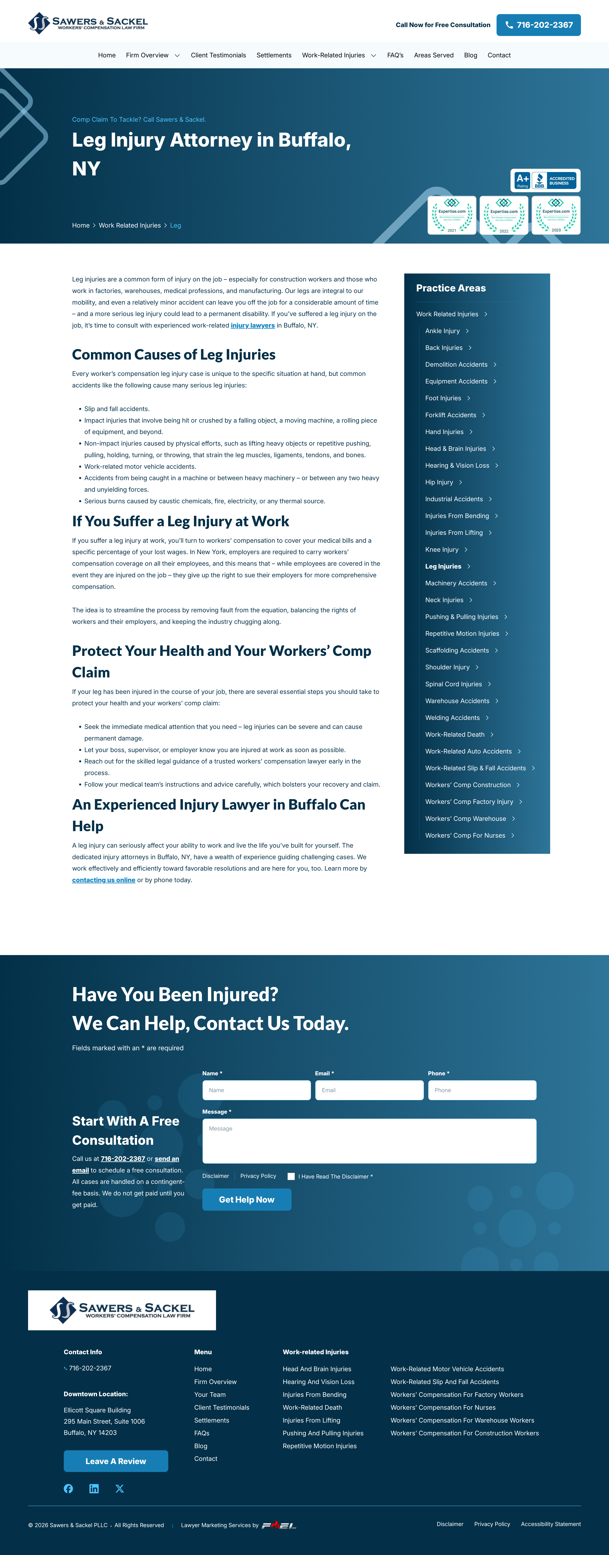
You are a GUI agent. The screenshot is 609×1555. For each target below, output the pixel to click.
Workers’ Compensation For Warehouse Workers (462, 1420)
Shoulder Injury (447, 667)
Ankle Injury (442, 331)
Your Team (210, 1394)
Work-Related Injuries (334, 55)
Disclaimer (215, 1175)
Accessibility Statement (551, 1524)
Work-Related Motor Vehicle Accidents (447, 1369)
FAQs (202, 1433)
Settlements (274, 55)
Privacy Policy (258, 1175)
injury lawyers (253, 325)
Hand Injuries (444, 432)
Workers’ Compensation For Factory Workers (457, 1394)
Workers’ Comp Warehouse (465, 818)
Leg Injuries (443, 566)
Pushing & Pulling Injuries (461, 617)
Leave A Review (116, 1461)
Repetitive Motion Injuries (462, 633)
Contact (499, 55)
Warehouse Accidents (457, 701)
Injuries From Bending (457, 516)
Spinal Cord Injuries (453, 684)
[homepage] (88, 25)
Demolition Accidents (456, 364)
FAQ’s (395, 55)
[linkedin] (94, 1489)
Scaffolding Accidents (457, 650)
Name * (212, 1073)
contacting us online (103, 880)
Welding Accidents (452, 717)
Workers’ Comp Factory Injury (469, 801)
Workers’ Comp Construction (468, 785)
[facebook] (68, 1489)
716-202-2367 (545, 25)
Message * (217, 1111)
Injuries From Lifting (454, 532)
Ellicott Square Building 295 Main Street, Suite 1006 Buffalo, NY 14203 (104, 1421)
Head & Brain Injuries (455, 448)
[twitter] (120, 1489)
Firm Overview (148, 55)
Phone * (439, 1073)
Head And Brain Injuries (317, 1369)
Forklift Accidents (450, 415)
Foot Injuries (443, 398)
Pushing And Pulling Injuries (323, 1433)
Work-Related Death (455, 734)
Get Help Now (247, 1199)
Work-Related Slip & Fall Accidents (475, 768)
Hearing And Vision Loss (319, 1382)
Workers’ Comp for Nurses (465, 835)
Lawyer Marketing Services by (220, 1525)
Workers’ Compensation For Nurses (443, 1407)
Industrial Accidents (454, 499)
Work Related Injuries (447, 314)
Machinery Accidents (456, 583)
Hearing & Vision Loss (457, 465)
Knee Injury (442, 549)
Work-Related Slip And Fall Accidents (445, 1382)
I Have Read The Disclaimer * (335, 1176)
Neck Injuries (444, 600)
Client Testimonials (218, 55)
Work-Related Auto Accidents (468, 751)
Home (107, 55)
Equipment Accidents (456, 381)
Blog (470, 55)
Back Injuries (444, 347)
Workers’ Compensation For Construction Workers (465, 1433)
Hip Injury (439, 482)
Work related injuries (130, 225)
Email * (324, 1073)
